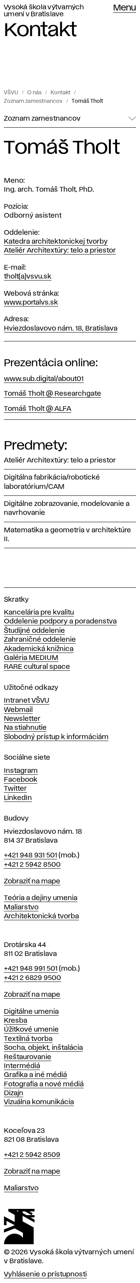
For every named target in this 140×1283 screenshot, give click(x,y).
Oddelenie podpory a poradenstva (60, 621)
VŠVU (11, 92)
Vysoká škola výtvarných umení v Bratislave (44, 10)
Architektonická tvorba (41, 916)
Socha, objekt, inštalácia (43, 1048)
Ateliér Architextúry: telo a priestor (60, 251)
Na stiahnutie (25, 728)
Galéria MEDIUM (31, 658)
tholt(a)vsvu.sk (27, 277)
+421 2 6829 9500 (32, 978)
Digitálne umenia (31, 1012)
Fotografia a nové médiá (44, 1084)
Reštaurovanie (27, 1057)
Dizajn (13, 1093)
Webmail (18, 710)
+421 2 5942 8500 (32, 865)
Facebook (20, 780)
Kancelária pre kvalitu (39, 612)
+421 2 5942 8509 (32, 1155)
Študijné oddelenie (34, 631)
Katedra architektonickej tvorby (56, 242)
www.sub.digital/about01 (44, 379)
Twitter (15, 789)
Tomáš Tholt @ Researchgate (52, 394)
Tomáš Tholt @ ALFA (37, 409)
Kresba (15, 1021)
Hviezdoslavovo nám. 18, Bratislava (60, 329)
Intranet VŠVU (26, 701)
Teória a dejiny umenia (40, 898)
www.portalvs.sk (31, 303)
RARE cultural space (37, 667)
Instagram (21, 771)
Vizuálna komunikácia (39, 1102)
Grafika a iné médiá (35, 1075)
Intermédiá (22, 1066)
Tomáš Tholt (87, 101)
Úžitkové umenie (31, 1030)
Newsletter (22, 719)
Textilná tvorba (28, 1039)
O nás (34, 92)
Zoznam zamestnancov (33, 101)
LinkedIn (18, 798)
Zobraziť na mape (32, 881)
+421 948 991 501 (31, 969)
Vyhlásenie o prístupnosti (45, 1274)
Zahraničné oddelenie (40, 640)
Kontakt (60, 92)
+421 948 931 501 (30, 855)
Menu (124, 8)
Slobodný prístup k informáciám (56, 737)
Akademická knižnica (39, 649)
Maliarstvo (21, 907)
